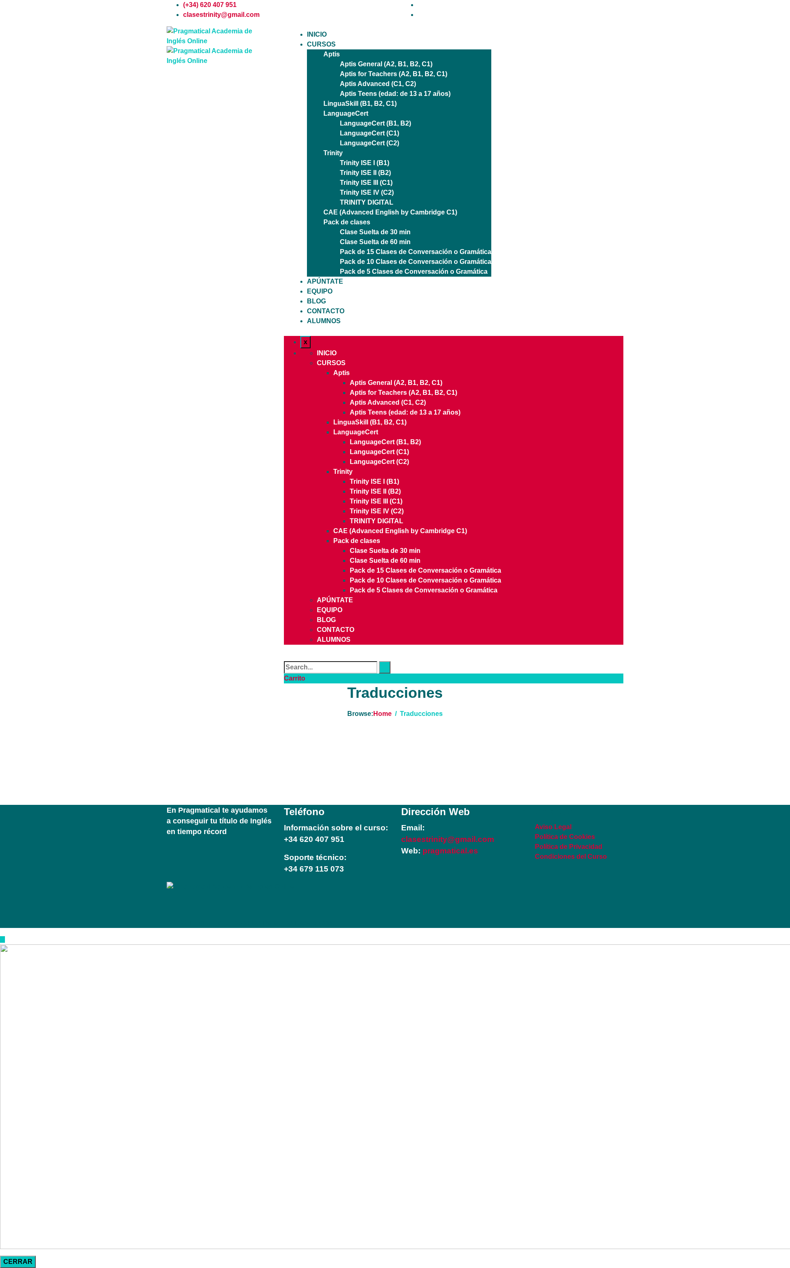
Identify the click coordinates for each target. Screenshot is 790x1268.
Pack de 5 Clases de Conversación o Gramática (414, 271)
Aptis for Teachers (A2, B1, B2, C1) (393, 73)
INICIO (317, 34)
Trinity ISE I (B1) (364, 162)
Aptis (331, 54)
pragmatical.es (449, 850)
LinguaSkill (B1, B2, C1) (360, 103)
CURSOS (321, 44)
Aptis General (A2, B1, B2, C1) (386, 64)
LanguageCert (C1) (369, 133)
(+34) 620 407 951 (210, 4)
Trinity (333, 152)
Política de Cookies (565, 836)
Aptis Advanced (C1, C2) (378, 83)
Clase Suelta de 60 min (375, 241)
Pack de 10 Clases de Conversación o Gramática (415, 261)
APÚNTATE (325, 281)
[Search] (384, 667)
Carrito (294, 678)
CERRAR (18, 1261)
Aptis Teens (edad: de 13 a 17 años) (395, 93)
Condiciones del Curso (571, 856)
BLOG (316, 301)
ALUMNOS (324, 320)
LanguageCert (345, 113)
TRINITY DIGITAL (366, 202)
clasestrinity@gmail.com (221, 14)
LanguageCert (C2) (369, 143)
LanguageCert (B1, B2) (375, 123)
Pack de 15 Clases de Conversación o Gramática (415, 251)
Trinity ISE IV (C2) (367, 192)
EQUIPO (319, 291)
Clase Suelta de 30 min (375, 231)
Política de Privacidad (568, 846)
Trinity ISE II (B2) (365, 172)
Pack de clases (346, 222)
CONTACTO (325, 311)
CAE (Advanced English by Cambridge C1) (390, 212)
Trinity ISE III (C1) (366, 182)
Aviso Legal (553, 826)
